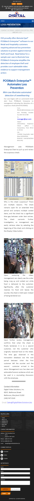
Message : (3, 480)
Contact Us (5, 423)
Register (19, 3)
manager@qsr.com (24, 119)
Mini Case (4, 424)
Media (3, 426)
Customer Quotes (18, 9)
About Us (4, 419)
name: (2, 467)
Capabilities (5, 421)
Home (3, 418)
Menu (3, 21)
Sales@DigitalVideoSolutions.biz (20, 8)
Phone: (2, 475)
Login (13, 3)
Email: (2, 471)
